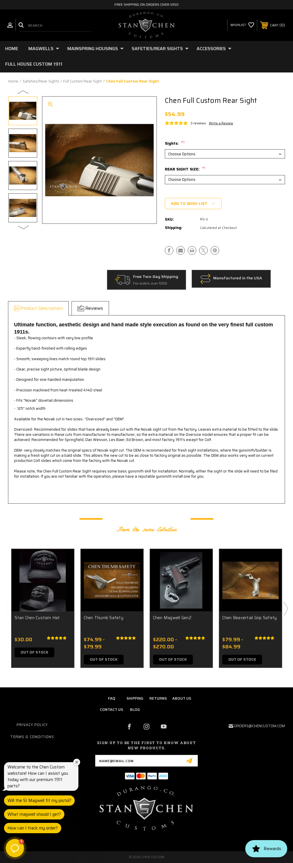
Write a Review (221, 123)
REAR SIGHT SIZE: (185, 169)
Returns (158, 698)
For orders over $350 (150, 283)
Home (11, 48)
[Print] (192, 250)
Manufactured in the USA (237, 278)
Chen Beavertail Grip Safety (249, 618)
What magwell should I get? (34, 814)
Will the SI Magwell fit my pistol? (39, 800)
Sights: (175, 143)
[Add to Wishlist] (62, 574)
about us (181, 698)
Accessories (211, 48)
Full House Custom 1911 (33, 64)
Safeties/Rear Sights (157, 48)
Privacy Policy (32, 725)
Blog (135, 710)
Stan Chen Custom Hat (37, 618)
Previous (23, 91)
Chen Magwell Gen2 (172, 618)
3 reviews (198, 123)
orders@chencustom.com (259, 726)
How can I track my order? (32, 828)
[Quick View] (62, 560)
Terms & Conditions (32, 737)
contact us (111, 710)
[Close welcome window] (76, 762)
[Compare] (62, 587)
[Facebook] (169, 250)
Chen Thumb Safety (103, 618)
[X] (203, 250)
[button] (15, 848)
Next (23, 227)
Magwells (41, 48)
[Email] (180, 250)
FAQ (111, 698)
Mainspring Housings (92, 48)
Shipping (134, 698)
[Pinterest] (215, 250)
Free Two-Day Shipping (155, 277)
